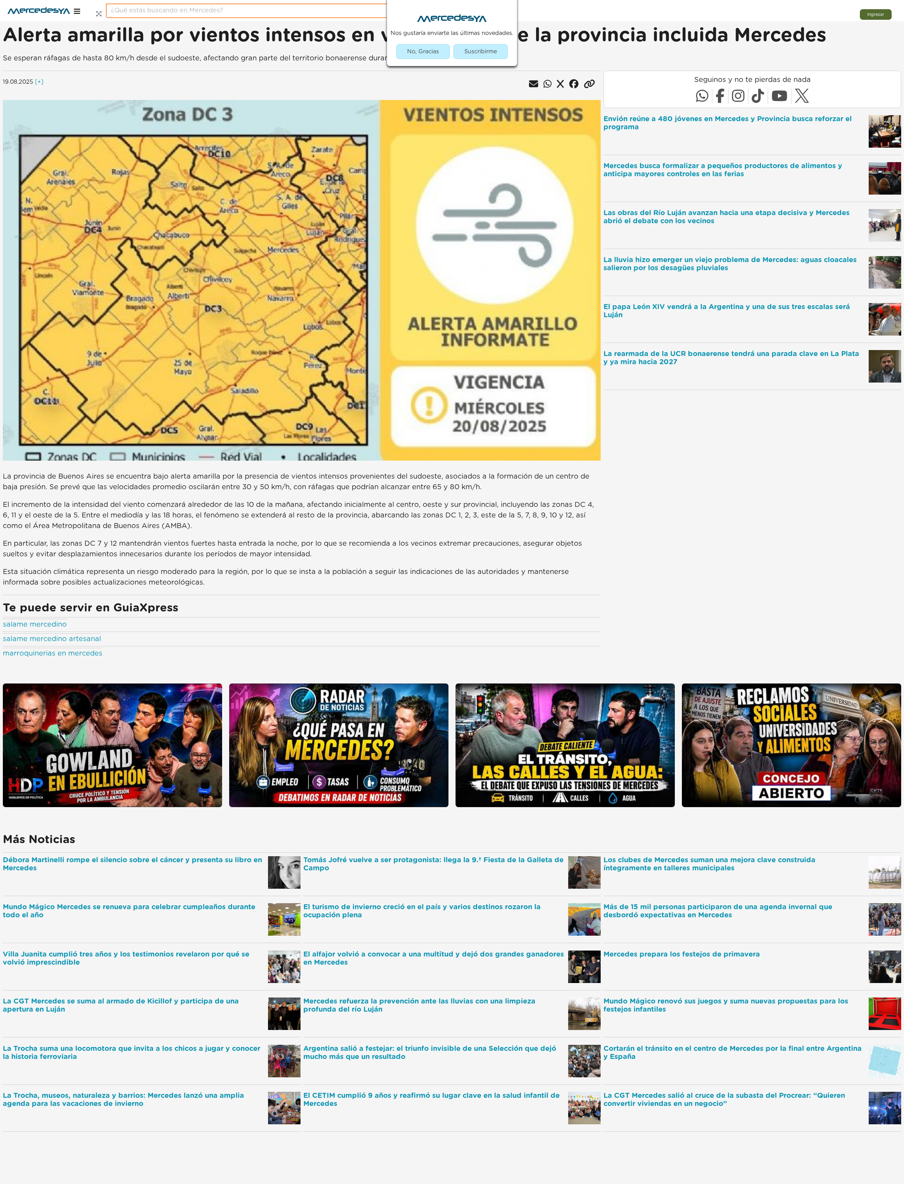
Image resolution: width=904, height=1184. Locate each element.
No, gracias (423, 51)
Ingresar (875, 14)
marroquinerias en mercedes (52, 653)
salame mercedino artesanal (52, 639)
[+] (39, 82)
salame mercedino (35, 624)
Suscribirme (480, 51)
